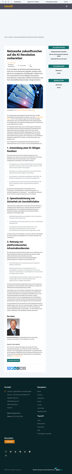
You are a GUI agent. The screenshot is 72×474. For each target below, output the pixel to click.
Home (5, 37)
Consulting (40, 408)
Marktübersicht (41, 411)
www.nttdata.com (17, 356)
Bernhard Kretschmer (11, 65)
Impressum (40, 427)
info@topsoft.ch (16, 413)
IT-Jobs (39, 405)
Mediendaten (17, 2)
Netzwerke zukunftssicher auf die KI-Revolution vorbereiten (29, 37)
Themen (11, 37)
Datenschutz (41, 423)
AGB (38, 430)
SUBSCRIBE (9, 441)
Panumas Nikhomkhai (22, 110)
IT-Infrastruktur (13, 360)
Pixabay (32, 110)
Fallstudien (40, 398)
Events (39, 401)
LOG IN (66, 2)
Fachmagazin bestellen (51, 2)
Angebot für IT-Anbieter (33, 2)
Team (39, 420)
